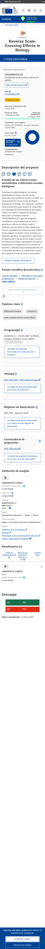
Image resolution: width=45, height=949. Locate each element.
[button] (29, 10)
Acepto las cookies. (22, 939)
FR (19, 174)
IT (24, 174)
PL (30, 174)
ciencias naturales (9, 276)
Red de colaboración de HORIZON (19, 539)
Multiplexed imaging (12, 311)
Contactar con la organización (17, 529)
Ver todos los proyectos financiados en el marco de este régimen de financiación (22, 423)
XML (24, 602)
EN (9, 174)
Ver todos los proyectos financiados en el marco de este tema (22, 388)
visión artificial (8, 281)
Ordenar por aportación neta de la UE (22, 556)
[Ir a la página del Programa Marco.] (22, 34)
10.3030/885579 (11, 94)
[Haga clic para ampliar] (41, 567)
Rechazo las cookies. (22, 945)
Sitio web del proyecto (15, 86)
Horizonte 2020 (11, 25)
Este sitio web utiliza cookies (15, 930)
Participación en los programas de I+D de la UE (22, 535)
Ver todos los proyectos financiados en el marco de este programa (20, 352)
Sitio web (9, 532)
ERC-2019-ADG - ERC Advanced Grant (21, 380)
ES (14, 174)
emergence (32, 311)
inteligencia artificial (26, 279)
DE (4, 174)
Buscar (34, 10)
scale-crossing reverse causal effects (19, 317)
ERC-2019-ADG (11, 449)
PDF (24, 609)
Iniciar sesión (23, 10)
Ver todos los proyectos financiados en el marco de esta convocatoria (22, 457)
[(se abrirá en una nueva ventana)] (10, 9)
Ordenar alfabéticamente (9, 554)
